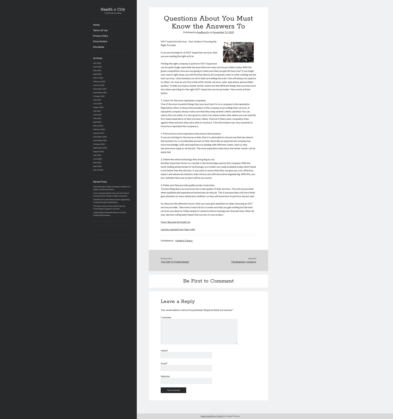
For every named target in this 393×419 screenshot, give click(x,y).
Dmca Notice (100, 41)
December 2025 (100, 89)
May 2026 (97, 70)
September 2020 (100, 148)
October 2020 (99, 144)
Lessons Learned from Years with (178, 229)
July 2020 (97, 155)
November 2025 (100, 92)
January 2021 (98, 133)
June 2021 (97, 114)
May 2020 (97, 162)
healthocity (203, 32)
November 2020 (100, 140)
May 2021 (97, 118)
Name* (164, 350)
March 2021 (98, 126)
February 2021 (99, 129)
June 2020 (97, 159)
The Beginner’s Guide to (243, 261)
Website (165, 376)
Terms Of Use (100, 30)
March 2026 (98, 78)
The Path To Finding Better (175, 261)
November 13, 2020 (223, 32)
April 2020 (97, 166)
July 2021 (97, 111)
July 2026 (97, 63)
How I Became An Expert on (175, 221)
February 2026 (99, 81)
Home (96, 24)
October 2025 (99, 96)
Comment (166, 317)
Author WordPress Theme (212, 416)
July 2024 (97, 100)
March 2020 (98, 170)
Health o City (113, 9)
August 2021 (98, 107)
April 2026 (97, 74)
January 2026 (98, 85)
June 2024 (97, 103)
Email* (164, 363)
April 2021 (97, 122)
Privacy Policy (100, 35)
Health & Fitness (184, 240)
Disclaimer (98, 46)
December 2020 (100, 137)
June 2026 (97, 67)
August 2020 (98, 151)
